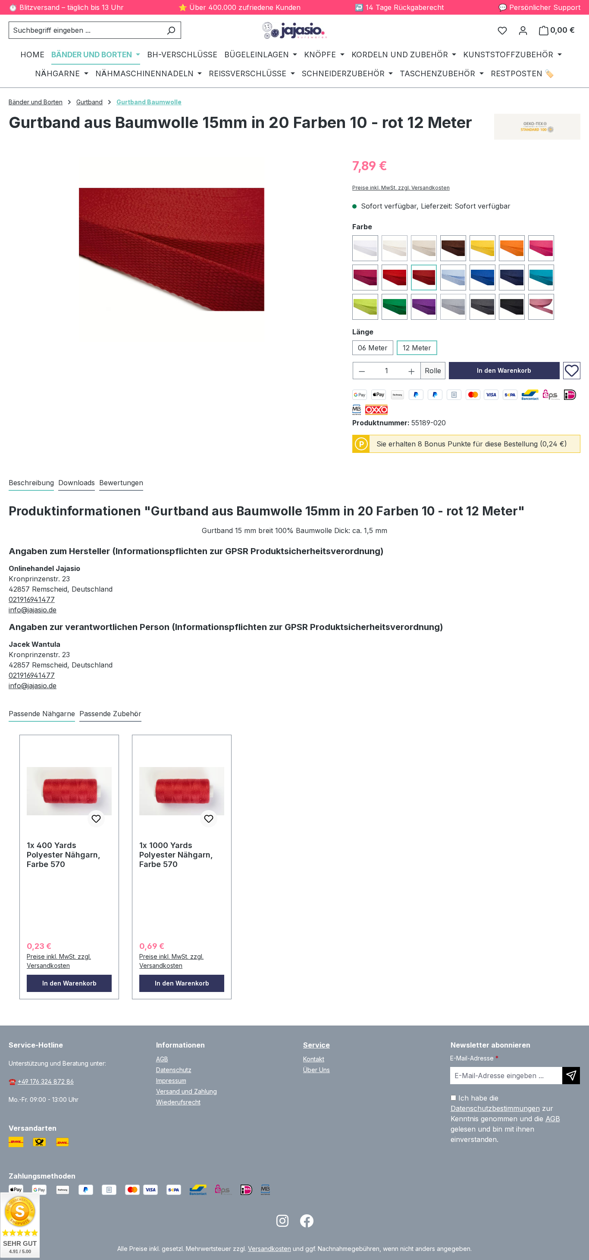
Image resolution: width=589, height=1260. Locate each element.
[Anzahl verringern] (362, 370)
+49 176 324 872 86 (46, 1081)
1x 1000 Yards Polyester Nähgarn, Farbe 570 (176, 855)
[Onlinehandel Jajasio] (537, 127)
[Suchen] (171, 30)
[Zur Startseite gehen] (294, 30)
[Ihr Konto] (523, 30)
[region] (172, 249)
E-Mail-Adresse (474, 1058)
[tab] (31, 483)
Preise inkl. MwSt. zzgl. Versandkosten (401, 187)
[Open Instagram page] (282, 1223)
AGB (162, 1059)
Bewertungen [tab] (121, 482)
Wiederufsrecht (178, 1102)
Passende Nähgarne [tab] (42, 713)
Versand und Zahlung (186, 1091)
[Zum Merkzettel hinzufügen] (571, 370)
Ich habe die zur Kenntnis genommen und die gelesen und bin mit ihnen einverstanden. (505, 1119)
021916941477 (32, 599)
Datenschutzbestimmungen (495, 1108)
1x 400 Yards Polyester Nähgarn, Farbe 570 (63, 855)
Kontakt (313, 1059)
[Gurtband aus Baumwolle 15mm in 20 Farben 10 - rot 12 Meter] (171, 249)
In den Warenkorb (504, 370)
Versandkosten (269, 1248)
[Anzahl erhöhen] (412, 370)
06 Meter (373, 347)
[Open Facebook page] (306, 1223)
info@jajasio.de (32, 609)
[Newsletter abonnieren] (571, 1075)
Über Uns (316, 1069)
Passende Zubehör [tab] (110, 713)
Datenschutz (173, 1069)
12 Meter (417, 347)
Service (316, 1045)
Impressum (171, 1080)
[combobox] (85, 30)
